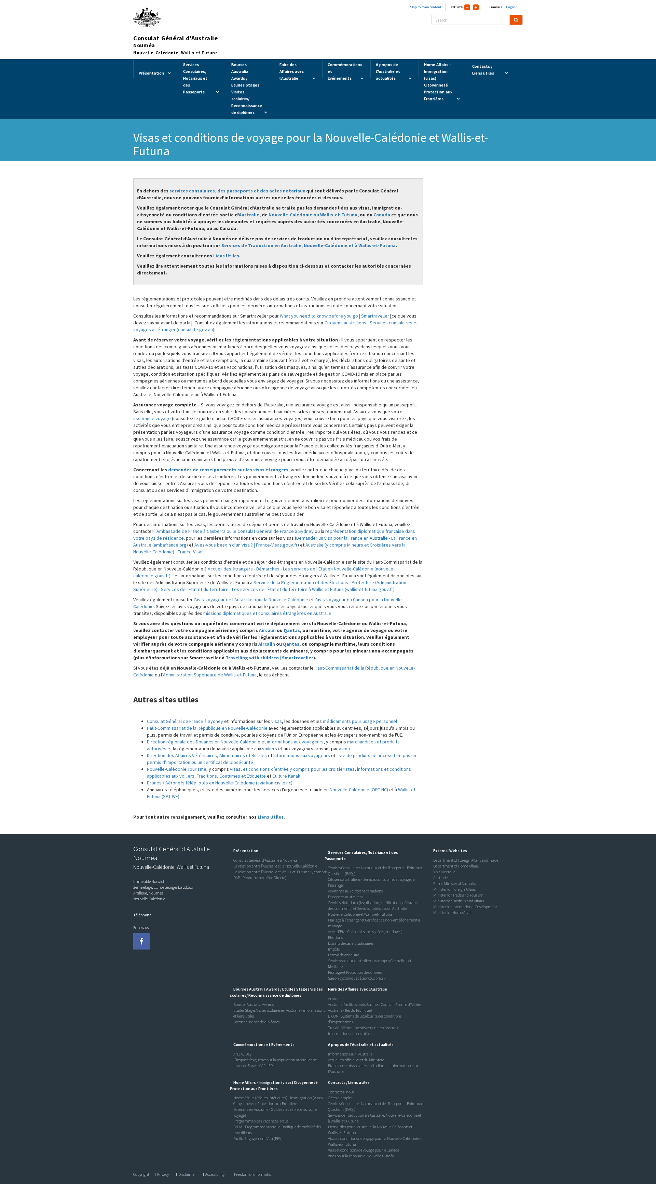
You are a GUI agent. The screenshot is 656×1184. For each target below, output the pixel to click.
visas (276, 721)
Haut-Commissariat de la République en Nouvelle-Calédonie (207, 728)
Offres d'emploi (340, 1097)
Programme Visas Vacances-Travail (261, 1121)
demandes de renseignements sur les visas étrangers (228, 470)
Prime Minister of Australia (454, 883)
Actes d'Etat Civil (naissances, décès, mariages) (365, 931)
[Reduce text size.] (467, 7)
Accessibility (214, 1174)
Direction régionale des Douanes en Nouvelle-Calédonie (203, 742)
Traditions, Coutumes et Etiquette (231, 776)
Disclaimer (187, 1174)
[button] (244, 850)
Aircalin (267, 630)
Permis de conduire (343, 954)
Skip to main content (425, 7)
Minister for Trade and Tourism (458, 895)
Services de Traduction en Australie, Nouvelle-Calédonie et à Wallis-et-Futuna (308, 245)
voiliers (269, 748)
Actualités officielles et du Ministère (356, 1059)
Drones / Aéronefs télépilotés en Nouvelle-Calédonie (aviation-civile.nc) (219, 783)
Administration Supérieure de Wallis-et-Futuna (210, 675)
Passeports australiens (345, 896)
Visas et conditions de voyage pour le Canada (363, 1150)
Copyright (141, 1174)
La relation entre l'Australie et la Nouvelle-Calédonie (275, 866)
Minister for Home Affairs (453, 912)
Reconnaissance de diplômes (256, 1021)
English (512, 7)
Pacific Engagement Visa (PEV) (258, 1138)
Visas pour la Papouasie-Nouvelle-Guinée (361, 1155)
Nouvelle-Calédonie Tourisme (176, 769)
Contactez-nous (341, 1091)
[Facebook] (141, 941)
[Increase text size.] (476, 7)
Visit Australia (444, 871)
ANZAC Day (242, 1054)
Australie (249, 215)
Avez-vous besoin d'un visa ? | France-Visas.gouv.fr (246, 545)
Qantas (292, 630)
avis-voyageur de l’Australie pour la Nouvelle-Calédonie (252, 599)
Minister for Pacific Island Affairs (458, 900)
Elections (335, 937)
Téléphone (142, 914)
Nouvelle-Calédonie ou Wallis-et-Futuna (313, 215)
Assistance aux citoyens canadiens (355, 890)
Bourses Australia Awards (253, 1004)
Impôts (334, 949)
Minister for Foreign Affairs (454, 889)
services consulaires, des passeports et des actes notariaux (237, 191)
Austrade (335, 998)
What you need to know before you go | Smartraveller (334, 316)
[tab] (279, 850)
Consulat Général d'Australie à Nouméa (265, 860)
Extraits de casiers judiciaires (350, 943)
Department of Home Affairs (456, 866)
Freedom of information (254, 1174)
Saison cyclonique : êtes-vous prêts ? (356, 978)
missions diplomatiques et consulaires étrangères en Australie (267, 613)
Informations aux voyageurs (301, 755)
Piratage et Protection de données (355, 972)
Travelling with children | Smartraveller (269, 658)
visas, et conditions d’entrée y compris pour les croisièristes (292, 769)
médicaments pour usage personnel (360, 721)
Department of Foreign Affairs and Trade (465, 860)
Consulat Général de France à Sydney (185, 721)
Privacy (163, 1174)
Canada (381, 215)
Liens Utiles (226, 256)
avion (344, 748)
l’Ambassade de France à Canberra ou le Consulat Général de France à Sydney (234, 531)
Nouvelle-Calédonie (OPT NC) (359, 789)
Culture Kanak (286, 776)
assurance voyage (152, 418)
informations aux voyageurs (295, 742)
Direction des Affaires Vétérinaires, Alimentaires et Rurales (207, 755)
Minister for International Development (465, 906)
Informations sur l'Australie (350, 1054)
